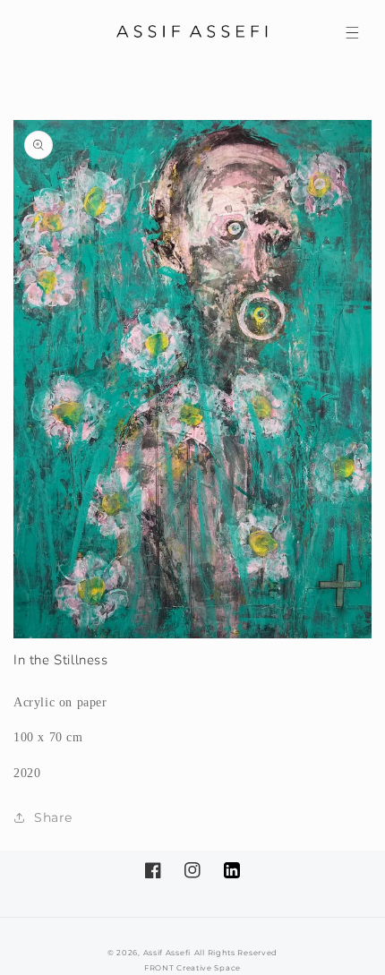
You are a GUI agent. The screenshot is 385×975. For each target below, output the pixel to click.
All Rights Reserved (236, 952)
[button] (352, 32)
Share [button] (53, 817)
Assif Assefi (167, 952)
